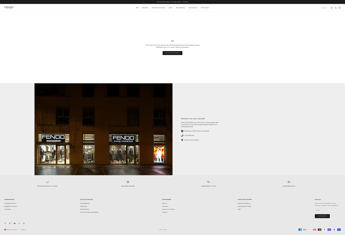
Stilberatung (83, 206)
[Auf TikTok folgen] (19, 223)
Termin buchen (205, 7)
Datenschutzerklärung (244, 203)
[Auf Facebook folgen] (5, 223)
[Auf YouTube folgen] (14, 223)
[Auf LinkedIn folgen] (24, 223)
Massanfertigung (180, 7)
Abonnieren (322, 216)
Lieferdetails (7, 209)
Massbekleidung (84, 203)
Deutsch (324, 7)
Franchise (164, 212)
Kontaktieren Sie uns (10, 203)
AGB (239, 209)
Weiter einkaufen (172, 53)
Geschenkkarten (193, 7)
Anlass (170, 7)
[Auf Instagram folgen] (10, 223)
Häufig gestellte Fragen (244, 206)
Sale (137, 7)
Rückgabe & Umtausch (10, 206)
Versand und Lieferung (168, 209)
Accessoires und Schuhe (158, 7)
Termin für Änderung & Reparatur (89, 212)
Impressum (165, 206)
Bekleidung (145, 7)
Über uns (164, 203)
